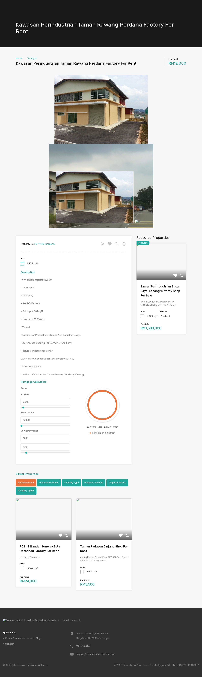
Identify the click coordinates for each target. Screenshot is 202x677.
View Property (43, 532)
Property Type (71, 482)
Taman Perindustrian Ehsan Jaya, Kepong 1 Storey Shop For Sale (160, 291)
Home (19, 58)
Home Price (27, 412)
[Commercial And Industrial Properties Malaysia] (29, 620)
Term (24, 388)
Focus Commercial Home (18, 638)
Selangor (32, 58)
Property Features (48, 482)
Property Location (93, 482)
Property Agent (26, 490)
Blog (38, 638)
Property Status (117, 482)
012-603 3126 (83, 646)
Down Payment (29, 430)
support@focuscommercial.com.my (95, 654)
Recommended (26, 482)
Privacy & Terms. (39, 665)
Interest (25, 394)
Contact (9, 644)
